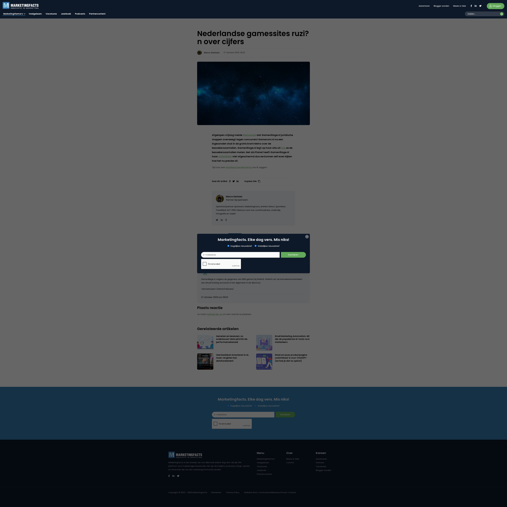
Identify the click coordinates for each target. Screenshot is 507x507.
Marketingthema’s (13, 13)
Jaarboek (66, 13)
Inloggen (496, 5)
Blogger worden (441, 5)
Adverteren (424, 5)
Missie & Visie (459, 5)
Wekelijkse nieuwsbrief (269, 246)
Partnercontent (97, 13)
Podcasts (80, 13)
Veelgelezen (35, 13)
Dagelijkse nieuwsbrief (241, 246)
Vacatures (51, 13)
